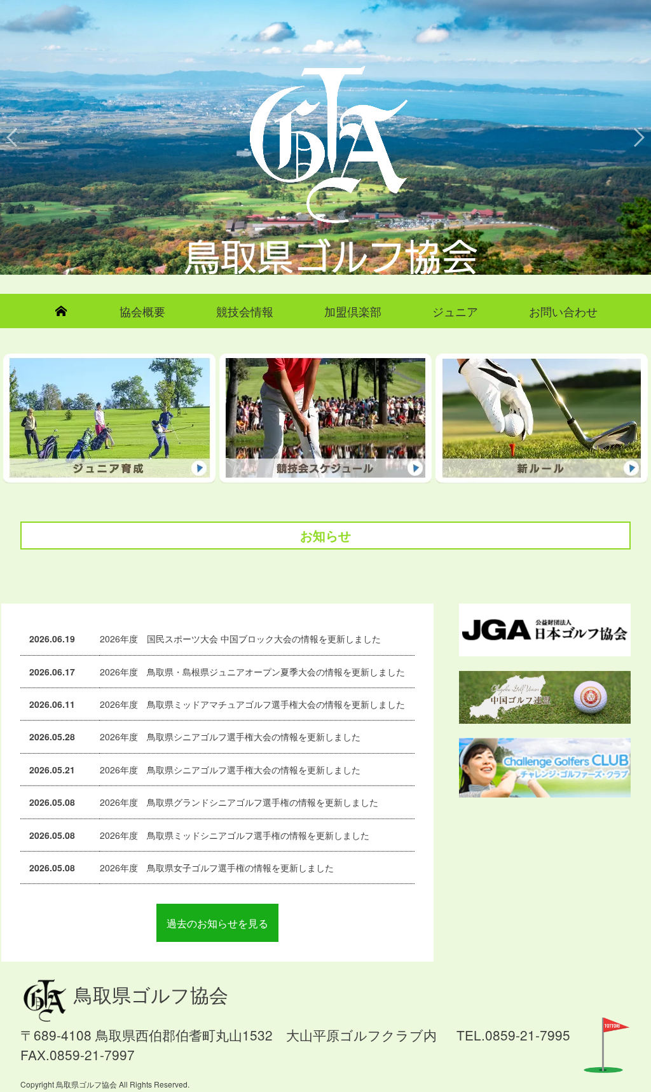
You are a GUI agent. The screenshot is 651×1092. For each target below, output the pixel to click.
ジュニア (455, 311)
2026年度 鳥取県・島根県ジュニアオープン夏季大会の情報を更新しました (252, 671)
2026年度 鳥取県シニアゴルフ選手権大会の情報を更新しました (230, 736)
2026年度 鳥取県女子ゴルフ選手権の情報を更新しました (217, 867)
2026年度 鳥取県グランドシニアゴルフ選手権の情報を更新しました (239, 802)
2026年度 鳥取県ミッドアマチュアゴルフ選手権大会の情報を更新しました (252, 704)
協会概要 (142, 311)
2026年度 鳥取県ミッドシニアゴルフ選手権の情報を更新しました (234, 835)
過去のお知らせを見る (217, 923)
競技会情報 (244, 311)
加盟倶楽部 (352, 311)
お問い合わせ (563, 311)
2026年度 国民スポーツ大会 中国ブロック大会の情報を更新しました (240, 638)
